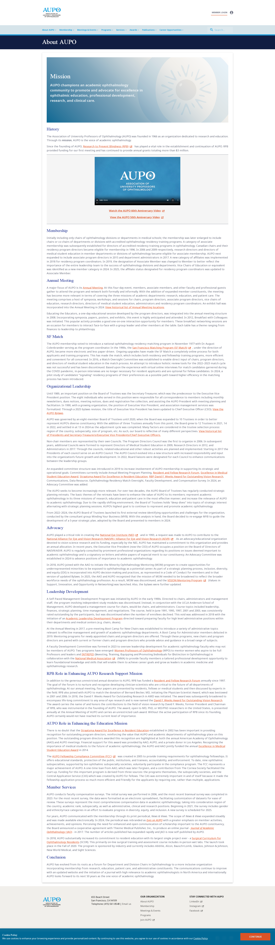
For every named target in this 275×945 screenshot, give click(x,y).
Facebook (194, 910)
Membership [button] (65, 29)
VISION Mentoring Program (184, 580)
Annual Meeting (93, 287)
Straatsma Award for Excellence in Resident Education (114, 476)
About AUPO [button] (48, 29)
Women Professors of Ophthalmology (138, 650)
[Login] (231, 12)
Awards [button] (133, 29)
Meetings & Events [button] (86, 29)
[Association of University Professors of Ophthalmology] (51, 12)
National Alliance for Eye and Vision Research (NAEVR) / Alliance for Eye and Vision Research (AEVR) (108, 539)
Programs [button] (106, 29)
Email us (126, 903)
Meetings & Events (150, 910)
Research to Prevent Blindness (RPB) (105, 146)
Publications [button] (148, 29)
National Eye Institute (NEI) (117, 535)
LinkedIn (194, 901)
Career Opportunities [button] (170, 29)
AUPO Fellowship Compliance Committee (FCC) (82, 756)
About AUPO (147, 901)
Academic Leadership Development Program (94, 618)
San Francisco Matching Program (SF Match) (159, 347)
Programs (145, 915)
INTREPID (88, 654)
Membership (147, 906)
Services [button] (120, 29)
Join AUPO (145, 919)
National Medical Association (93, 658)
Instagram (195, 906)
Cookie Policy (201, 938)
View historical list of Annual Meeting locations (134, 307)
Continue (255, 936)
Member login (219, 12)
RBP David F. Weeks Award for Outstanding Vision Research (186, 476)
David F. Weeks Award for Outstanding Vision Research (188, 700)
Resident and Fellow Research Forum (176, 472)
